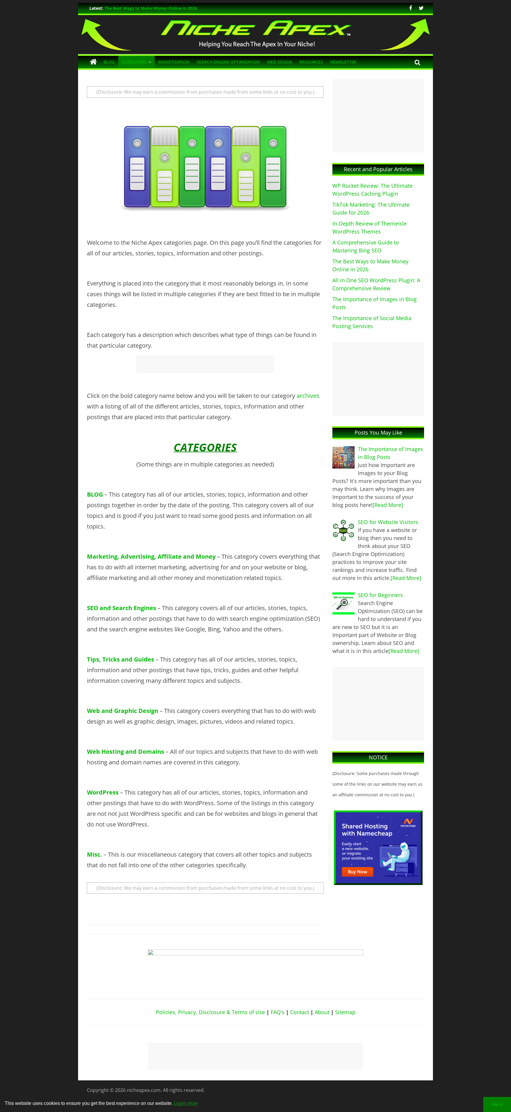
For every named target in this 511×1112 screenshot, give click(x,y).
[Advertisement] (205, 364)
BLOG (109, 62)
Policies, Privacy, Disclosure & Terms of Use (210, 1012)
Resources (311, 62)
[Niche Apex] (255, 18)
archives (308, 396)
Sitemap (345, 1012)
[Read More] (388, 504)
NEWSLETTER (343, 62)
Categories (134, 62)
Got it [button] (497, 1104)
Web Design (279, 62)
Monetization (174, 62)
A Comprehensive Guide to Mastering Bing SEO (152, 8)
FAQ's (277, 1012)
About (322, 1012)
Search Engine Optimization (228, 62)
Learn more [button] (186, 1103)
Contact (299, 1012)
